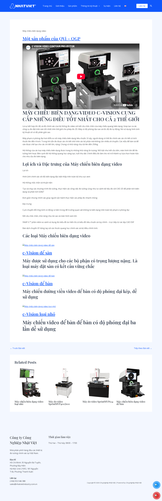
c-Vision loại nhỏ (39, 314)
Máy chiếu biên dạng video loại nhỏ (29, 403)
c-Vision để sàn (37, 252)
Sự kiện (107, 6)
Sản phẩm (72, 6)
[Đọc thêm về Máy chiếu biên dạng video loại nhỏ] (30, 382)
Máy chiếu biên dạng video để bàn (130, 403)
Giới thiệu (60, 6)
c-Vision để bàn (38, 283)
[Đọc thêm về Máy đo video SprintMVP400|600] (64, 382)
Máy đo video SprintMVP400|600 (59, 403)
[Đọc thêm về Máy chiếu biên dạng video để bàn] (131, 382)
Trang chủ (47, 6)
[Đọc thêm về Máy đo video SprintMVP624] (98, 382)
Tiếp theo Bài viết (143, 348)
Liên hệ (117, 6)
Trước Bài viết (17, 348)
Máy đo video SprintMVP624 (98, 401)
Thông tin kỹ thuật (89, 6)
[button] (98, 6)
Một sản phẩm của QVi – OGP (51, 38)
